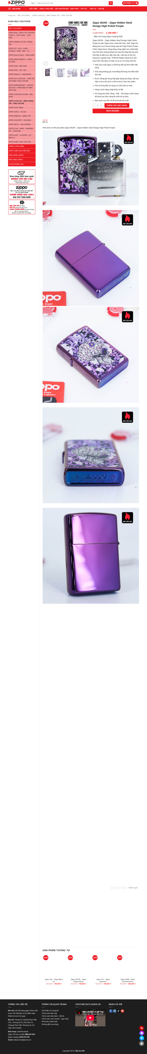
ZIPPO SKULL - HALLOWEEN (20, 124)
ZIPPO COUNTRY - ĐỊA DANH (20, 120)
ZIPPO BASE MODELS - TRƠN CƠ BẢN (20, 61)
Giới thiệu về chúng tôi (50, 1010)
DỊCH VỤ (93, 9)
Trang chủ (11, 15)
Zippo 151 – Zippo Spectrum (103, 980)
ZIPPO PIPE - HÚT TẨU (17, 70)
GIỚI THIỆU (33, 9)
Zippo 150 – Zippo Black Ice (54, 980)
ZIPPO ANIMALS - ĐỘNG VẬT (20, 116)
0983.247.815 (30, 1034)
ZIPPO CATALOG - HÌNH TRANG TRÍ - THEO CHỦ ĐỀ (52, 15)
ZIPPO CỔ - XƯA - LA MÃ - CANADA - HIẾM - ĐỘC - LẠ (19, 50)
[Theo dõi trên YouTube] (122, 1011)
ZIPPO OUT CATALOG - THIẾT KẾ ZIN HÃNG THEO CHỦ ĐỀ (21, 80)
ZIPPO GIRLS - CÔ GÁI (17, 112)
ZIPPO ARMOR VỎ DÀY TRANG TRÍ (21, 43)
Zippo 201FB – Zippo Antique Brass (78, 980)
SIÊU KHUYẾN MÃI (62, 9)
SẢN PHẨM (16, 9)
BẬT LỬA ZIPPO (24, 15)
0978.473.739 (24, 1037)
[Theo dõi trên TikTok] (118, 1011)
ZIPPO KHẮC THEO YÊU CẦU (20, 142)
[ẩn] (141, 1043)
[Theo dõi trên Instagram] (114, 1011)
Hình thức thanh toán (49, 1021)
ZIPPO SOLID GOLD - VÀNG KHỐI (21, 55)
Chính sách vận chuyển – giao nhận (55, 1019)
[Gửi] (111, 3)
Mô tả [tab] (45, 122)
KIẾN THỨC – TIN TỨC (78, 9)
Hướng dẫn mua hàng (50, 1024)
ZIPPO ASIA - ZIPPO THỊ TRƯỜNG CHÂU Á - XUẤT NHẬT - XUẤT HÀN (22, 35)
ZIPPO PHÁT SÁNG (16, 107)
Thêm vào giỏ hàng (117, 105)
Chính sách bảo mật (49, 1013)
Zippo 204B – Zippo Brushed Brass (128, 980)
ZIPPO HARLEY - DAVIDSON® (20, 74)
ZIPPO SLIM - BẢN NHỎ (18, 66)
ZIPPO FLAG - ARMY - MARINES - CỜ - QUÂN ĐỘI (21, 130)
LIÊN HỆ (101, 9)
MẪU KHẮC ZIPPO (16, 155)
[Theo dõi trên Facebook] (111, 1011)
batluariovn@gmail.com (22, 1040)
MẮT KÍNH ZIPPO (16, 160)
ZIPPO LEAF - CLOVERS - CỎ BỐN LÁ (20, 136)
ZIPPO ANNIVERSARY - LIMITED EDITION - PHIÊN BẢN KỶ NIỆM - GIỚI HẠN (21, 87)
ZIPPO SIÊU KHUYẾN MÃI (19, 151)
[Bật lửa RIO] (17, 3)
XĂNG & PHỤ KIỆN (46, 9)
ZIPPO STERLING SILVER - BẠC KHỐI (21, 96)
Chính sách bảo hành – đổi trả (53, 1016)
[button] (130, 3)
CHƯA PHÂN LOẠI (16, 164)
